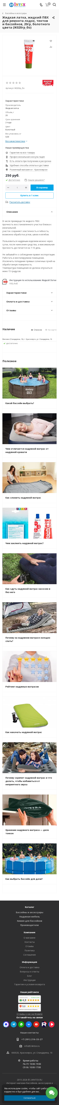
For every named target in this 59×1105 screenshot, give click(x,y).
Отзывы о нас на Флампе (30, 1013)
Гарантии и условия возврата (29, 984)
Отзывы (29, 946)
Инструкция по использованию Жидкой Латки (32, 280)
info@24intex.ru (32, 1046)
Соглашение (29, 954)
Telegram (14, 1024)
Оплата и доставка (29, 967)
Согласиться (29, 1097)
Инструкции (29, 980)
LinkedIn (51, 1024)
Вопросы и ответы (29, 971)
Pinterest (44, 1024)
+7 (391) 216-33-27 (32, 1039)
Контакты (30, 942)
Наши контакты (29, 1032)
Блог (29, 975)
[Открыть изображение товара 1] (29, 54)
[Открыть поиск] (54, 5)
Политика (29, 950)
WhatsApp (21, 1024)
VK (29, 1024)
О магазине (29, 937)
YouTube (36, 1024)
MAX (6, 1024)
